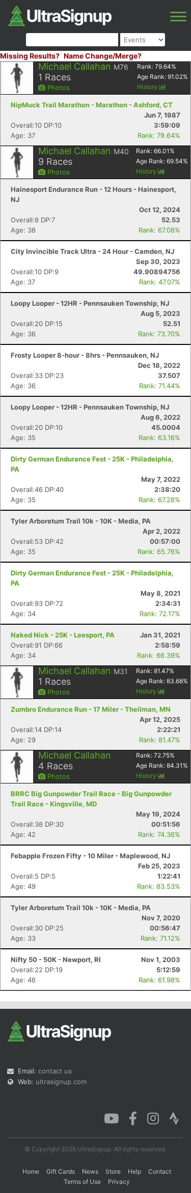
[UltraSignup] (60, 14)
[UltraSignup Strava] (174, 1118)
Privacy (119, 1181)
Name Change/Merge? (103, 55)
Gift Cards (60, 1171)
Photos (57, 87)
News (90, 1171)
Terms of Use (82, 1181)
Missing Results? (30, 55)
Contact (159, 1171)
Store (113, 1171)
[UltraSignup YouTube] (111, 1118)
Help (134, 1171)
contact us (55, 1071)
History (148, 87)
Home (30, 1171)
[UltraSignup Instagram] (153, 1118)
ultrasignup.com (61, 1082)
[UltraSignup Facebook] (133, 1118)
